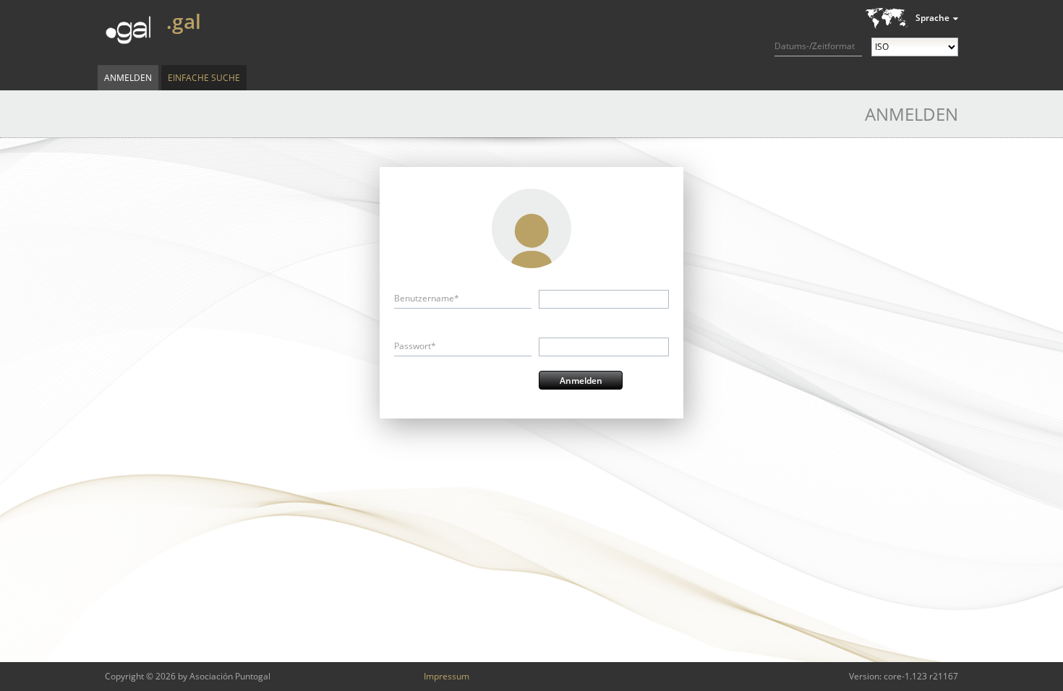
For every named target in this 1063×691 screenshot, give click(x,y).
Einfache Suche (204, 78)
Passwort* (415, 346)
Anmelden (128, 78)
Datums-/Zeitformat (814, 46)
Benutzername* (426, 298)
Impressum (446, 676)
